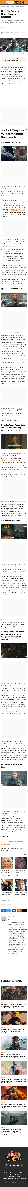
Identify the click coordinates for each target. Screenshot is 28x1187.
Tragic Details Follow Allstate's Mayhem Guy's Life (21, 894)
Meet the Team (8, 1172)
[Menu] (2, 2)
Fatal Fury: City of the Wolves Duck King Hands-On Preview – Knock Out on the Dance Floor (12, 1031)
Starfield (9, 904)
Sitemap (17, 1176)
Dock (4, 256)
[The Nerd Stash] (15, 2)
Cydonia (19, 408)
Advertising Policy (20, 1178)
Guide (3, 904)
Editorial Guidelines (8, 1178)
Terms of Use (10, 1176)
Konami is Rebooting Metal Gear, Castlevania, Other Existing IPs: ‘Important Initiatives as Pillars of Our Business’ (13, 1056)
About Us (8, 1170)
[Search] (26, 2)
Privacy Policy (18, 1172)
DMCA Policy (9, 1174)
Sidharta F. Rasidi (9, 32)
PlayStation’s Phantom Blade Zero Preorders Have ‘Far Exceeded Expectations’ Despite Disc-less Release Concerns (13, 1132)
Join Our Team (17, 1170)
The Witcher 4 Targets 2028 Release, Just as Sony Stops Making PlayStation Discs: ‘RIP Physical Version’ (13, 1006)
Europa (13, 825)
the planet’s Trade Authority (10, 460)
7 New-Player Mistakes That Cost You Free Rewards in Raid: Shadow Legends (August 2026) (13, 1106)
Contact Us (17, 1174)
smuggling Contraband (17, 210)
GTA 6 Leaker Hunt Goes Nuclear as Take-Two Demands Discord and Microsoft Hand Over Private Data (13, 1081)
